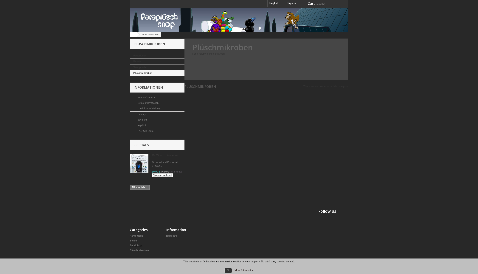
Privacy (141, 114)
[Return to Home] (133, 34)
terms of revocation (148, 102)
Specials (141, 145)
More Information (244, 270)
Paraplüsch (139, 55)
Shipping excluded (162, 175)
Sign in (292, 3)
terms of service (146, 97)
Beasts (137, 61)
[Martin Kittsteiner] (239, 20)
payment (142, 119)
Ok (228, 270)
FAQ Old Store (145, 131)
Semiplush (139, 67)
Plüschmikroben (142, 73)
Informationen (148, 87)
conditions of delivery (149, 108)
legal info (142, 125)
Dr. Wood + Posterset (165, 155)
